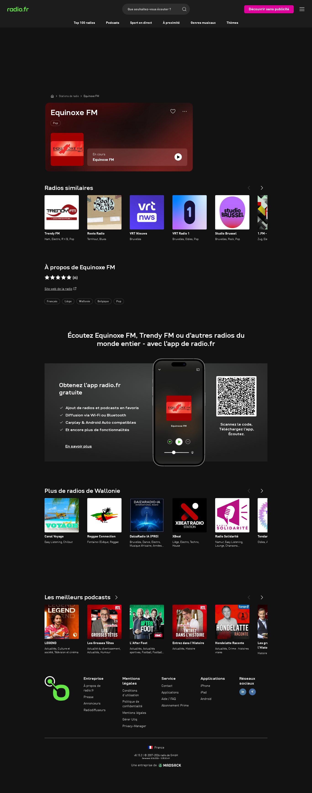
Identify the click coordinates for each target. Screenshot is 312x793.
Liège (68, 301)
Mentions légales (134, 713)
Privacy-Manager (134, 726)
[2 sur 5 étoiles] (52, 277)
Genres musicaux (203, 22)
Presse (88, 697)
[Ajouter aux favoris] (173, 111)
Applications (170, 692)
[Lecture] (178, 157)
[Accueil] (52, 96)
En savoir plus (78, 446)
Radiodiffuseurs (95, 710)
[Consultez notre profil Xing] (252, 691)
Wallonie (84, 301)
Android (206, 699)
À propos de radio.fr (92, 688)
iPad (204, 692)
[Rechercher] (184, 9)
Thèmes (232, 22)
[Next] (261, 186)
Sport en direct (141, 22)
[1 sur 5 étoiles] (47, 277)
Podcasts (112, 22)
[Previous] (248, 186)
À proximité (171, 22)
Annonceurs (92, 703)
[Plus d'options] (184, 111)
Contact (166, 686)
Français (52, 301)
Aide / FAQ (168, 699)
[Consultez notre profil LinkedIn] (243, 691)
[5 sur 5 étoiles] (69, 277)
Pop (55, 123)
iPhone (205, 686)
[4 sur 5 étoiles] (63, 277)
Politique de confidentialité (132, 704)
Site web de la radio (58, 289)
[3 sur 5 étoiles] (58, 277)
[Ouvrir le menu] (302, 9)
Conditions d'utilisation (130, 693)
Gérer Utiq (129, 719)
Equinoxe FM (103, 160)
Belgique (103, 301)
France (158, 747)
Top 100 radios (84, 22)
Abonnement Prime (175, 705)
